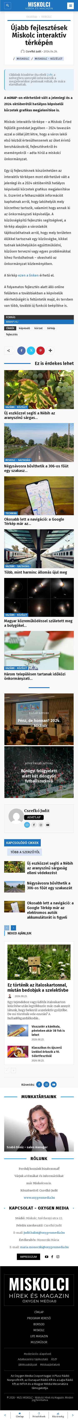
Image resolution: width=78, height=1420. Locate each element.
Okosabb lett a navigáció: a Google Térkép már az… (34, 521)
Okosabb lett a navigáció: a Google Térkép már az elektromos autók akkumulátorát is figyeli (50, 910)
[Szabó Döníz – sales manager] (39, 1128)
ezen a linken (28, 275)
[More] (50, 351)
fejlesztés (12, 334)
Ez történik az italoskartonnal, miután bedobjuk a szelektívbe (37, 987)
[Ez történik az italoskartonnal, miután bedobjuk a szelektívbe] (39, 962)
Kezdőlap (31, 16)
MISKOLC (46, 16)
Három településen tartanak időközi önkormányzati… (35, 676)
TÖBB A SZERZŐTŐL (25, 852)
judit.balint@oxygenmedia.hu (44, 1233)
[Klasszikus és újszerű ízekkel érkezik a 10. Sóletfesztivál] (17, 1051)
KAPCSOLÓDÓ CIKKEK (22, 843)
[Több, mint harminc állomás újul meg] (39, 548)
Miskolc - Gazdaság (17, 460)
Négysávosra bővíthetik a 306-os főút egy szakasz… (36, 468)
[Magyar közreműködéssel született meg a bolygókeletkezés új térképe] (39, 597)
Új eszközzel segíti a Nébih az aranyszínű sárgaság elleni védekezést (50, 868)
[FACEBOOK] (52, 1257)
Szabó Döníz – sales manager (27, 1147)
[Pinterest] (40, 351)
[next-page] (13, 927)
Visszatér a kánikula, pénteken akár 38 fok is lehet (48, 1031)
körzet (39, 328)
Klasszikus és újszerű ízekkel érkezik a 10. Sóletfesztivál (47, 1052)
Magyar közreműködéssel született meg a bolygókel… (38, 623)
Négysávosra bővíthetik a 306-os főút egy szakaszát (50, 885)
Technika (11, 513)
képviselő (24, 328)
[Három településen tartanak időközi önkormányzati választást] (39, 650)
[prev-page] (6, 927)
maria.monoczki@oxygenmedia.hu (44, 1247)
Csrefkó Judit (37, 810)
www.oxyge (32, 1198)
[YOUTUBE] (46, 1257)
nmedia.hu (47, 1198)
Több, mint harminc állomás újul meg (35, 572)
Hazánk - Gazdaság (17, 566)
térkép (51, 328)
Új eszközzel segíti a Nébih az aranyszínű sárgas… (29, 415)
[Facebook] (21, 351)
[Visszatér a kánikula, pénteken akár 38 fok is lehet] (17, 1030)
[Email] (27, 825)
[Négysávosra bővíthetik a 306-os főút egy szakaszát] (39, 442)
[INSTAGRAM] (57, 1257)
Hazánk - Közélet (16, 407)
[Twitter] (31, 351)
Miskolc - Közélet (49, 58)
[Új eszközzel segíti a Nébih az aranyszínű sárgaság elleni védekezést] (39, 389)
